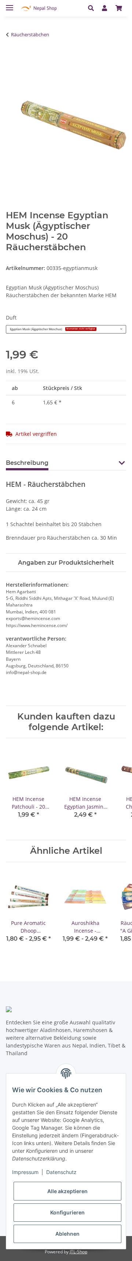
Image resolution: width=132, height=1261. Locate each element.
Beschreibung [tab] (27, 462)
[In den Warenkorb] (10, 57)
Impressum (25, 1172)
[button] (93, 8)
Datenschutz (61, 1172)
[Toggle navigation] (9, 4)
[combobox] (66, 329)
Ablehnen (67, 1234)
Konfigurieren (67, 1212)
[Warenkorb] (118, 8)
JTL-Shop (78, 1252)
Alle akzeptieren (67, 1191)
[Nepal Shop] (39, 8)
